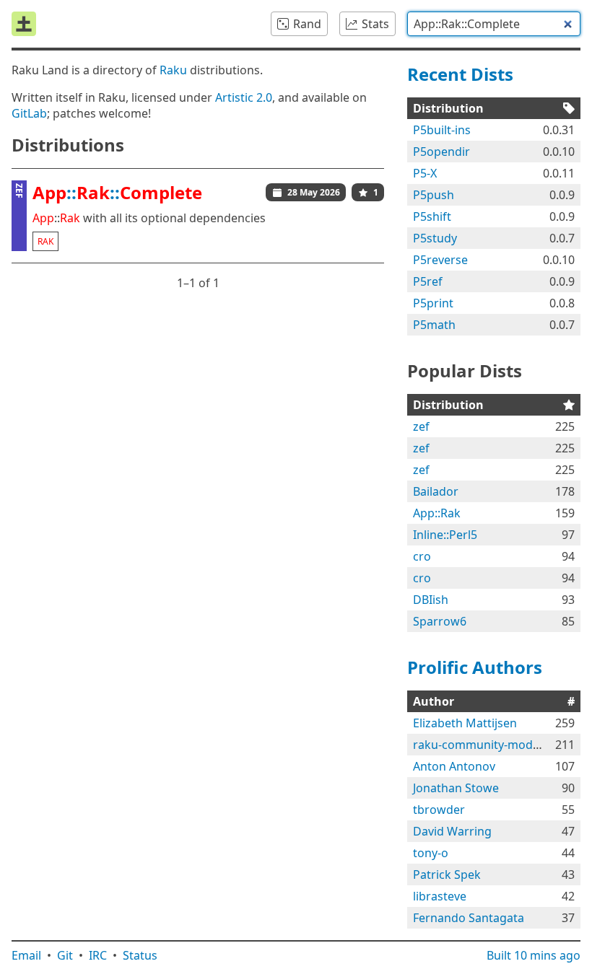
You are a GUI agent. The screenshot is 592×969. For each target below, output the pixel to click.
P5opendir (441, 151)
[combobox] (493, 24)
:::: (117, 192)
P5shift (432, 216)
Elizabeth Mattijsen (465, 723)
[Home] (24, 24)
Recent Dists (460, 74)
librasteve (439, 896)
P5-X (425, 173)
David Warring (452, 831)
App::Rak (437, 513)
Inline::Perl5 (445, 535)
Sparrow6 (439, 621)
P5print (433, 303)
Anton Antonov (454, 766)
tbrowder (439, 809)
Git (65, 955)
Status (140, 955)
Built (533, 955)
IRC (98, 955)
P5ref (428, 281)
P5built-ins (442, 130)
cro (422, 556)
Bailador (435, 491)
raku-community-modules (484, 745)
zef (421, 426)
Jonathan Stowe (456, 788)
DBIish (430, 600)
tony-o (430, 853)
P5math (434, 325)
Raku (173, 70)
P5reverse (440, 260)
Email (26, 955)
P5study (435, 238)
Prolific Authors (474, 667)
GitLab (29, 113)
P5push (433, 195)
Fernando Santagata (468, 918)
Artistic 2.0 (243, 97)
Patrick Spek (447, 874)
